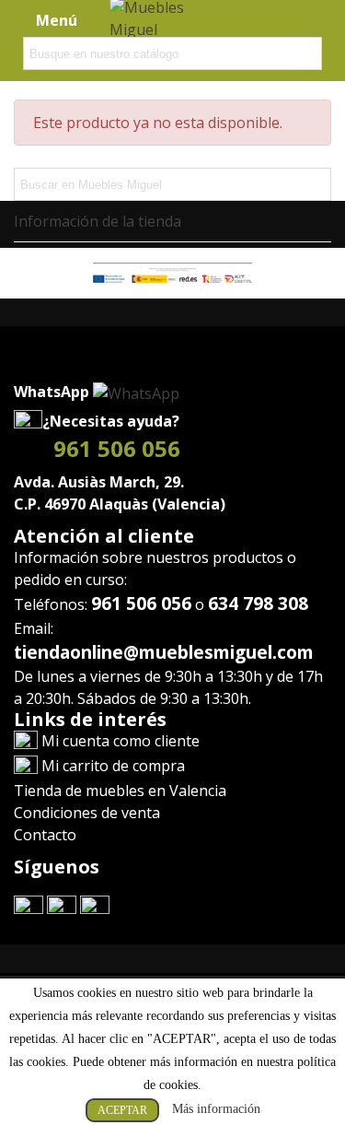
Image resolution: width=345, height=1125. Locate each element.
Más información (216, 1109)
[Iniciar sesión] (278, 18)
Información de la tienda (97, 221)
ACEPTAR (122, 1110)
